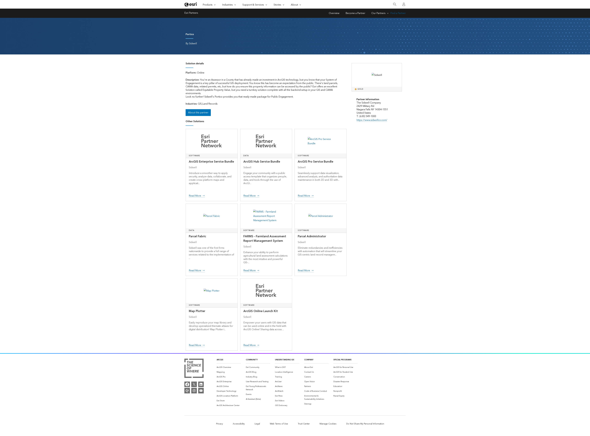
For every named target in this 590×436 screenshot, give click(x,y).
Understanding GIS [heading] (284, 359)
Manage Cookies (328, 424)
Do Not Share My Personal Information (365, 424)
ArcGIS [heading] (220, 359)
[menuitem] (229, 367)
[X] (194, 384)
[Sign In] (404, 4)
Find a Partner (398, 13)
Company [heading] (308, 359)
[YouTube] (201, 390)
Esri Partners (191, 13)
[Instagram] (194, 390)
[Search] (394, 4)
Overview (334, 13)
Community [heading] (252, 359)
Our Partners (378, 13)
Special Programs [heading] (342, 359)
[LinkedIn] (201, 384)
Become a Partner (355, 13)
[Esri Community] (187, 390)
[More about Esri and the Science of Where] (194, 369)
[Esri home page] (190, 4)
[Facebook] (187, 384)
